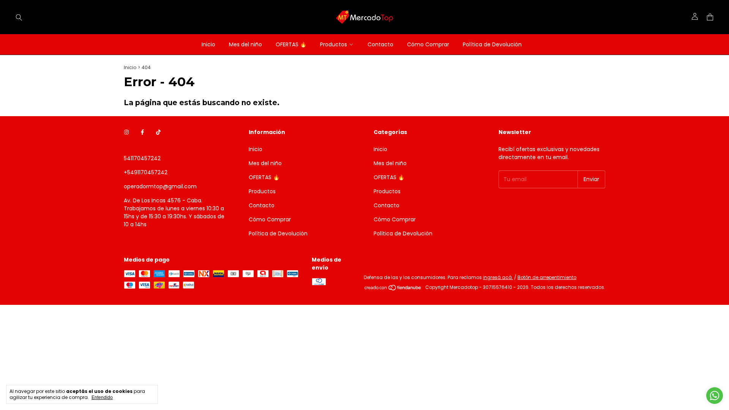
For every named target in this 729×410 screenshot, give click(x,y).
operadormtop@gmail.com (160, 186)
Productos (333, 44)
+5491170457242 (145, 172)
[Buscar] (19, 17)
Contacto (380, 44)
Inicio (208, 44)
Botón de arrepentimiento (547, 277)
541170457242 (142, 158)
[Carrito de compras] (710, 17)
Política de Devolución (492, 44)
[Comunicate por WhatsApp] (714, 395)
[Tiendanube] (393, 289)
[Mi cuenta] (695, 17)
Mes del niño (245, 44)
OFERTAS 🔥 (291, 44)
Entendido (102, 397)
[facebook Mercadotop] (142, 132)
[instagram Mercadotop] (126, 132)
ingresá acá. (498, 277)
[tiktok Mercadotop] (158, 132)
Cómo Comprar (428, 44)
